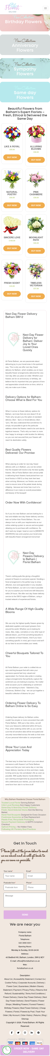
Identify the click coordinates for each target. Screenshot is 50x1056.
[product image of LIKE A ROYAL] (12, 134)
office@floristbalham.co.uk (28, 960)
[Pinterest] (38, 1032)
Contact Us (40, 979)
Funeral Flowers (36, 1004)
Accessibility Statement (24, 979)
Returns (37, 1015)
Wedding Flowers (20, 1004)
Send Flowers (31, 1000)
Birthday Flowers (11, 1008)
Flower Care (11, 986)
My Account (14, 1015)
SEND (25, 914)
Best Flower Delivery (29, 1008)
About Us (8, 979)
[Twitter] (18, 1032)
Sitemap (25, 1018)
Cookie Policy (11, 982)
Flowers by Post (27, 1011)
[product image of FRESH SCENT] (12, 270)
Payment (17, 989)
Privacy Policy (28, 989)
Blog (44, 1015)
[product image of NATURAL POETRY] (12, 179)
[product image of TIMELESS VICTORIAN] (36, 270)
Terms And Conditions (35, 993)
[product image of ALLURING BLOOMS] (36, 134)
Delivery (40, 982)
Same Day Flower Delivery (29, 997)
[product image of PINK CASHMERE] (36, 179)
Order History (26, 1015)
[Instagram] (25, 1032)
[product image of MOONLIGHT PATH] (36, 225)
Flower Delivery (10, 997)
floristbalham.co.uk (25, 968)
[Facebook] (11, 1032)
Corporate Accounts (27, 982)
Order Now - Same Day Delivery (29, 1050)
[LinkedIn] (31, 1032)
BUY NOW (12, 157)
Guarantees (24, 986)
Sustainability (18, 993)
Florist (16, 1011)
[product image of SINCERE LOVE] (12, 225)
